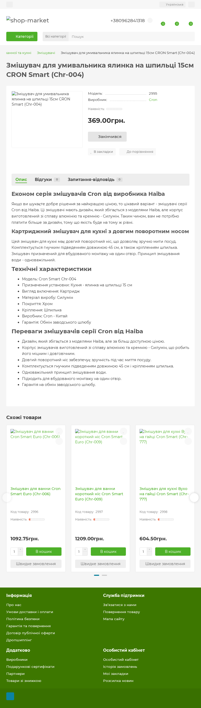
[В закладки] (59, 431)
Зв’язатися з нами (119, 605)
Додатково (18, 650)
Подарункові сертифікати (30, 666)
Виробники (16, 659)
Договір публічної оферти (30, 633)
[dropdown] (9, 4)
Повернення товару (121, 612)
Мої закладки (115, 673)
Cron (153, 100)
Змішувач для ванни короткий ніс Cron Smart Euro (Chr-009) (99, 493)
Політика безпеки (23, 619)
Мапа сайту (114, 619)
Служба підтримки (123, 595)
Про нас (13, 605)
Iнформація (19, 595)
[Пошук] (189, 36)
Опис (21, 179)
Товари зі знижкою (23, 681)
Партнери (15, 673)
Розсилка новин (118, 681)
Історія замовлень (120, 666)
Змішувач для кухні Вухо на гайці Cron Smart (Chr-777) (164, 493)
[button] (6, 497)
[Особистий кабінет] (191, 4)
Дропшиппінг (19, 640)
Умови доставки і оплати (29, 612)
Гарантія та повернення (28, 626)
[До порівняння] (59, 441)
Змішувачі (46, 53)
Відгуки (46, 179)
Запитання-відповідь (94, 179)
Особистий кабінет (124, 650)
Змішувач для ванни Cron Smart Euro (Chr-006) (35, 491)
